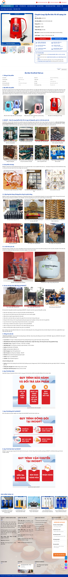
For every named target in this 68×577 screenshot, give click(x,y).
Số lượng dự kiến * (56, 539)
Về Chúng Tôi (22, 6)
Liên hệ (58, 6)
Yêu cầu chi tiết (56, 544)
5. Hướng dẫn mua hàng (39, 528)
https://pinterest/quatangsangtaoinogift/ (16, 354)
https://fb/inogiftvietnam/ (15, 351)
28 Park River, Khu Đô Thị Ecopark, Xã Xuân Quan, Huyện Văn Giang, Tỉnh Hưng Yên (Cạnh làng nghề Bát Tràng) (34, 341)
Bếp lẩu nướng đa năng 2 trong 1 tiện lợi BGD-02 (34, 511)
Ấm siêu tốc (17, 9)
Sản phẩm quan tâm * (57, 534)
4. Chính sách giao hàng (39, 526)
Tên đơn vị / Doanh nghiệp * (58, 524)
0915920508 (15, 347)
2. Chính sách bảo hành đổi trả (40, 522)
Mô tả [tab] (59, 69)
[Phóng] (2, 44)
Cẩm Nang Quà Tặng (50, 6)
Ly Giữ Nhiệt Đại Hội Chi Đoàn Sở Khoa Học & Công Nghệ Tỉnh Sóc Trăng (7, 511)
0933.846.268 (43, 42)
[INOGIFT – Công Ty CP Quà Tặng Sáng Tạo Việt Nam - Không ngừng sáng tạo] (5, 2)
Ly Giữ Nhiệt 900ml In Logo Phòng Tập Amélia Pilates (20, 511)
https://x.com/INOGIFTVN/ (12, 356)
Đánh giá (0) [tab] (64, 69)
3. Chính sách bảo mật (39, 524)
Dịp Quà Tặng (40, 6)
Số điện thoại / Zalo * (57, 529)
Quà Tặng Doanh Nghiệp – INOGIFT (17, 352)
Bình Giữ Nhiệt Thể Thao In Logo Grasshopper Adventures (47, 511)
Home (16, 6)
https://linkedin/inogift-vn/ (12, 358)
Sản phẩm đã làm (31, 6)
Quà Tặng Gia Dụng (6, 9)
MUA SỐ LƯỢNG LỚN (59, 38)
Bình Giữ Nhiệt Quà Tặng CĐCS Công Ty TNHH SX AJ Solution (61, 511)
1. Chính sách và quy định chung (41, 520)
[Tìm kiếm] (62, 6)
